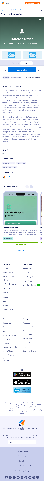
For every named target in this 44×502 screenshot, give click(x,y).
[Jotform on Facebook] (6, 477)
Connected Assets (16, 77)
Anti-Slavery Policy (22, 471)
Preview (20, 250)
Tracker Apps (21, 163)
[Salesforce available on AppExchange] (22, 390)
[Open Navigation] (42, 3)
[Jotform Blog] (22, 477)
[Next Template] (38, 69)
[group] (20, 223)
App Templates (6, 10)
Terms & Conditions (22, 451)
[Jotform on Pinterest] (25, 477)
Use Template (22, 70)
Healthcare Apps (17, 10)
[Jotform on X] (10, 477)
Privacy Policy (22, 456)
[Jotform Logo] (2, 3)
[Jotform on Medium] (18, 477)
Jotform (10, 177)
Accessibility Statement (22, 466)
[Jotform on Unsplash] (37, 477)
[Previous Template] (5, 69)
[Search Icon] (41, 10)
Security (22, 461)
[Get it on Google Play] (22, 374)
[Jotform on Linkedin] (14, 477)
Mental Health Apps (9, 167)
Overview (6, 77)
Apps (7, 3)
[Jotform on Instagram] (33, 477)
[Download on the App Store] (22, 382)
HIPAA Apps (8, 238)
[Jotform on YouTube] (29, 477)
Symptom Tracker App (11, 14)
